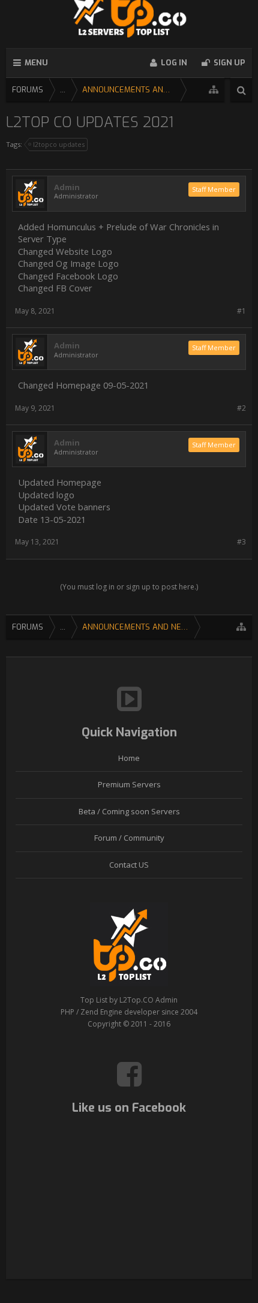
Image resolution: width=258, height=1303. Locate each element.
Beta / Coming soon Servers (129, 811)
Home (129, 758)
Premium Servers (129, 784)
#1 (241, 310)
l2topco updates (59, 144)
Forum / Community (129, 837)
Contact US (129, 864)
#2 (241, 408)
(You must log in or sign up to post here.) (129, 587)
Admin (67, 187)
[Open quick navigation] (213, 89)
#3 (241, 541)
